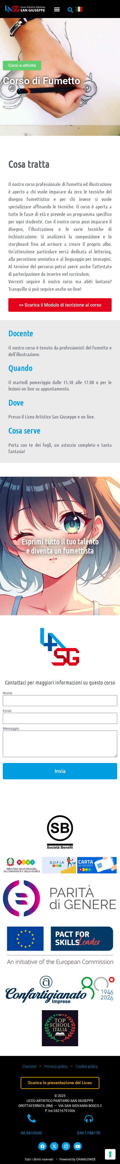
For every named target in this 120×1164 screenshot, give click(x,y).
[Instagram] (66, 1146)
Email (7, 711)
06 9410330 (31, 1133)
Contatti (29, 1066)
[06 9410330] (31, 1118)
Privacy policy (56, 1066)
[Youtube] (77, 1146)
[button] (56, 9)
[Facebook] (42, 1146)
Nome (7, 693)
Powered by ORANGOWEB (77, 1159)
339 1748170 (88, 1133)
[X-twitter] (54, 1146)
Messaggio (11, 729)
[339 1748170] (89, 1118)
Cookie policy (86, 1066)
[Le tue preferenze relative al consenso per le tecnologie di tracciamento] (110, 1154)
